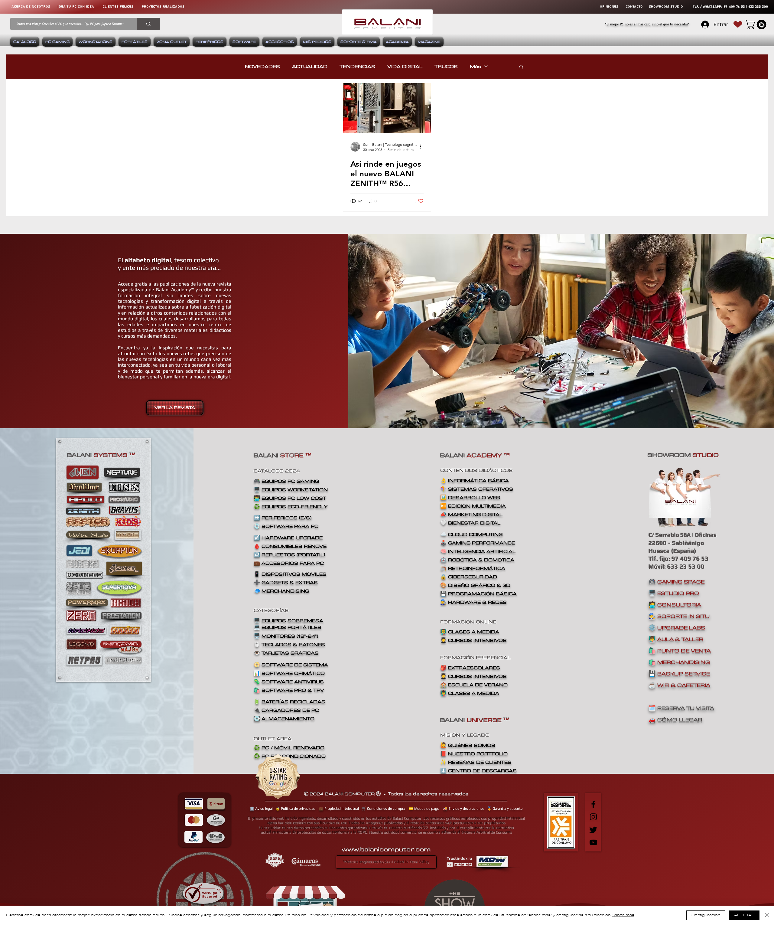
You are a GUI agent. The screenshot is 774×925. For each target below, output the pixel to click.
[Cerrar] (766, 915)
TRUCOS (446, 66)
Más (475, 66)
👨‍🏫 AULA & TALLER (676, 639)
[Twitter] (593, 829)
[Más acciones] (422, 146)
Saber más (623, 915)
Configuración (705, 915)
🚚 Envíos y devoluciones (463, 808)
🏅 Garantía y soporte (504, 808)
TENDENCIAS (357, 66)
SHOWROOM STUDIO (666, 6)
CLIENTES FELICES (117, 6)
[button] (757, 24)
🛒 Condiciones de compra (383, 808)
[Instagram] (593, 817)
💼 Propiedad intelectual (339, 808)
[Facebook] (593, 804)
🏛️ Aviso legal (261, 808)
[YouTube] (593, 842)
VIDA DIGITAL (404, 66)
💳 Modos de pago (424, 808)
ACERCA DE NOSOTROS (30, 6)
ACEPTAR (744, 915)
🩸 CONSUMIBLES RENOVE (290, 546)
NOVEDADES (262, 66)
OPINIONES (609, 6)
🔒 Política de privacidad (295, 808)
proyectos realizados (163, 6)
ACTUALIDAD (309, 66)
